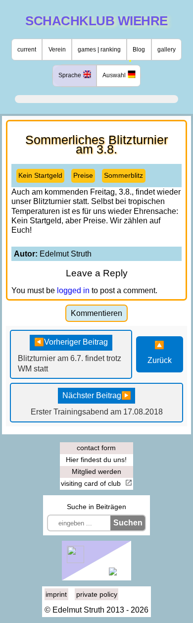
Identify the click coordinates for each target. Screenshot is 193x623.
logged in (73, 290)
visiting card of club (92, 483)
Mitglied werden (96, 471)
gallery (166, 49)
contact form (96, 448)
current (26, 49)
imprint (56, 594)
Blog (139, 49)
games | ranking (99, 49)
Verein (57, 49)
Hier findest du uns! (96, 460)
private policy (96, 594)
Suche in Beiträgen (96, 507)
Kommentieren (96, 313)
